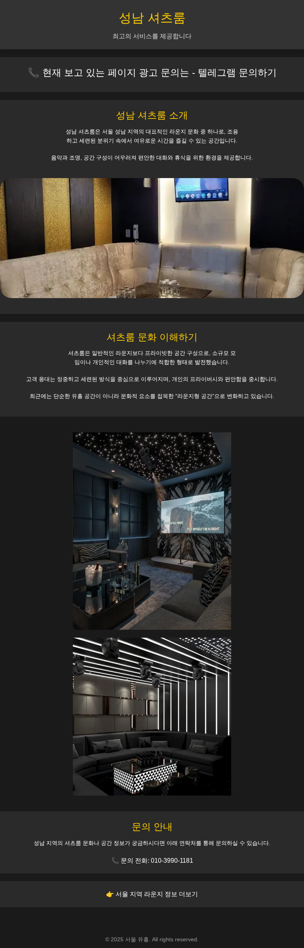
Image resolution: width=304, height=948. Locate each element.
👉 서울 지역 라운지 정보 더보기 (152, 894)
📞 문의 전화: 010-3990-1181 (152, 860)
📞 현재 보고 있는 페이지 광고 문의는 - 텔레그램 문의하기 (152, 72)
